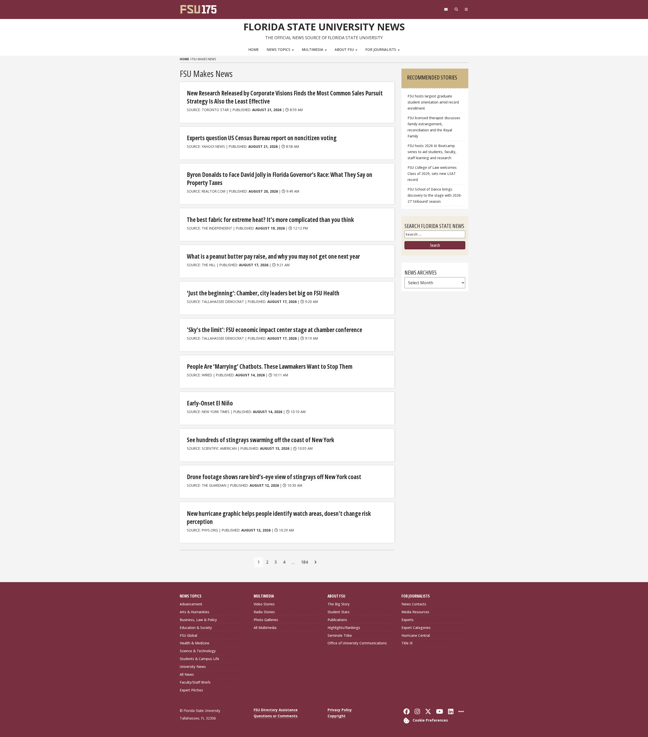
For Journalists (381, 49)
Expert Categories (416, 627)
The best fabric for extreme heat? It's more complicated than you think (270, 219)
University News (193, 666)
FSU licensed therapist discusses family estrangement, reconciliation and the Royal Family (434, 126)
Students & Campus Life (199, 658)
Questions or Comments (275, 715)
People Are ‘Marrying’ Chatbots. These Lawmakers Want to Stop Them (269, 366)
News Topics (279, 49)
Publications (337, 619)
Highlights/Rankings (344, 627)
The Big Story (339, 604)
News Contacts (413, 604)
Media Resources (415, 611)
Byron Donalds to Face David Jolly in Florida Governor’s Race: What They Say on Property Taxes (279, 178)
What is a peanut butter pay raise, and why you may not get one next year (273, 256)
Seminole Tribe (340, 635)
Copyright (337, 715)
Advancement (191, 604)
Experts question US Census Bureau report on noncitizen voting (262, 138)
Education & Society (196, 627)
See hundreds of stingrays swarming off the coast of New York (260, 440)
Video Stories (264, 604)
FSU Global (188, 635)
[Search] (456, 9)
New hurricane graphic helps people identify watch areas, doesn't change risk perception (279, 517)
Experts (407, 619)
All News (187, 674)
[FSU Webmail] (446, 9)
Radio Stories (264, 611)
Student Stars (339, 611)
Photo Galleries (266, 619)
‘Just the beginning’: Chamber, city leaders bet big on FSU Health (263, 293)
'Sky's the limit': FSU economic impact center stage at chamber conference (274, 329)
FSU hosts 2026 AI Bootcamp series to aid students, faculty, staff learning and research (432, 151)
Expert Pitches (191, 690)
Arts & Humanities (194, 611)
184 (304, 562)
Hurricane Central (415, 635)
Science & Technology (198, 650)
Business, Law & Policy (198, 619)
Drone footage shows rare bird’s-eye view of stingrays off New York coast (274, 477)
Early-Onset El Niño (210, 403)
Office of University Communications (357, 643)
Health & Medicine (194, 643)
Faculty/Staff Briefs (195, 682)
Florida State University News (324, 26)
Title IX (407, 643)
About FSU (345, 49)
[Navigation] (466, 9)
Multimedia (313, 49)
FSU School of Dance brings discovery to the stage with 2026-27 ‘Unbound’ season (435, 195)
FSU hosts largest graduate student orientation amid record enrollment (433, 102)
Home (253, 49)
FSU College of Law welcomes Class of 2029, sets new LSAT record (432, 173)
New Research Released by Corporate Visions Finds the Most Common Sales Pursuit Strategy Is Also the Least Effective (285, 97)
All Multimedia (265, 627)
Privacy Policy (340, 709)
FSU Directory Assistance (276, 709)
